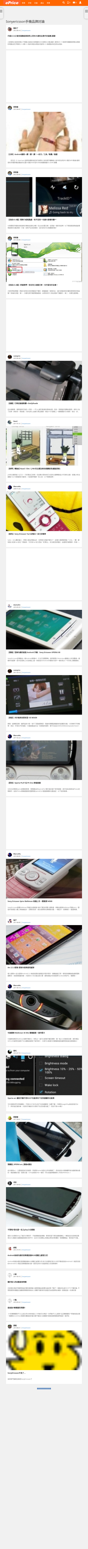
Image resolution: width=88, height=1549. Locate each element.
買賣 (48, 3)
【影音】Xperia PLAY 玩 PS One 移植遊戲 (24, 783)
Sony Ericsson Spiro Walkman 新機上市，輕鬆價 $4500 (30, 901)
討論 (36, 3)
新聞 (23, 3)
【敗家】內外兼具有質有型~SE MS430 (22, 717)
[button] (64, 2)
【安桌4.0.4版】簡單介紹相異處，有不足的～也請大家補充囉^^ (32, 219)
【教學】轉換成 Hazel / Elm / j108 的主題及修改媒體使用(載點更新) (34, 468)
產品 (42, 3)
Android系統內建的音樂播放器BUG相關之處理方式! (28, 1255)
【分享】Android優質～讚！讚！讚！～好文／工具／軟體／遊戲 (32, 154)
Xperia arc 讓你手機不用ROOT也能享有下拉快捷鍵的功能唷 (31, 1098)
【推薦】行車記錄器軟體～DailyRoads (23, 403)
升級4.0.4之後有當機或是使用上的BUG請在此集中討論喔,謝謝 (31, 36)
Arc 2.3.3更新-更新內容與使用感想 (21, 967)
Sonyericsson (26, 30)
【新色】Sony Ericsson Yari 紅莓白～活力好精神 (27, 534)
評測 (29, 3)
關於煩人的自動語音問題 (17, 1282)
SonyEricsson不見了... (17, 1373)
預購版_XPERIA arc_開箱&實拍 (20, 1164)
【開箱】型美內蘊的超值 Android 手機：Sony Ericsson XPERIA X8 (34, 652)
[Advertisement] (44, 76)
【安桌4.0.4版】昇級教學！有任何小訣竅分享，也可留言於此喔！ (33, 285)
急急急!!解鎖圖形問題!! (16, 1308)
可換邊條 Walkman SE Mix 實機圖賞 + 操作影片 (26, 1033)
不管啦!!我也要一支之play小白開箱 (21, 1229)
